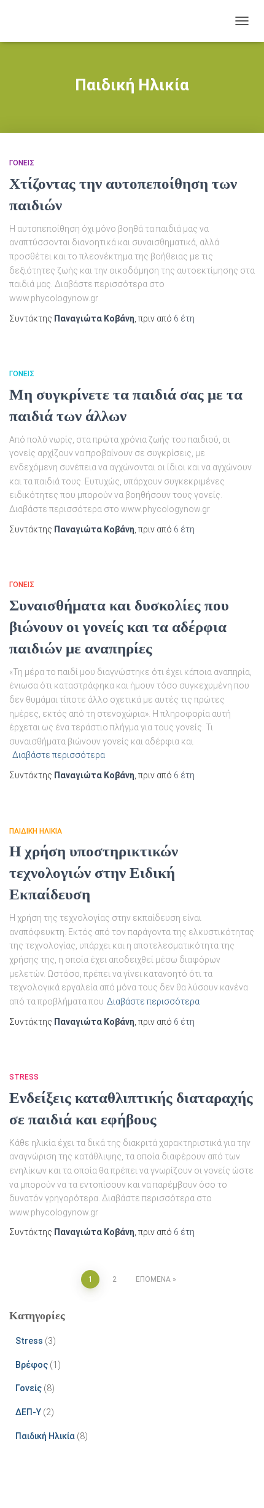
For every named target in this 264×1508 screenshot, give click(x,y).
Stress (24, 1077)
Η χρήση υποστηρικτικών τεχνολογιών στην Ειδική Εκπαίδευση (93, 872)
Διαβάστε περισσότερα (58, 755)
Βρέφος (31, 1365)
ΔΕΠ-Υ (28, 1412)
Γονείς (21, 163)
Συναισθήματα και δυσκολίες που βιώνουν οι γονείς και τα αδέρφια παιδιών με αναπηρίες (119, 627)
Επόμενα (153, 1279)
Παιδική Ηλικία (35, 831)
